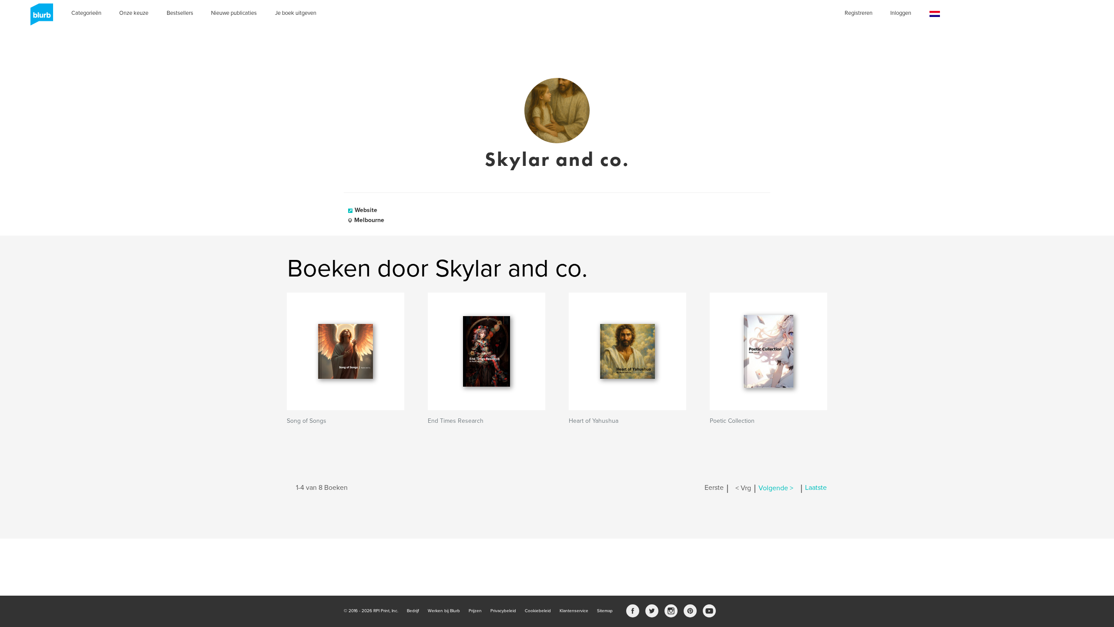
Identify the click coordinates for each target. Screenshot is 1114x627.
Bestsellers (180, 13)
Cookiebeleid (538, 611)
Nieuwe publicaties (234, 13)
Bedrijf (413, 611)
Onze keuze (133, 13)
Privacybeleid (503, 611)
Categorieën (86, 13)
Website (366, 210)
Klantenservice (574, 611)
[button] (934, 14)
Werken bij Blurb (444, 611)
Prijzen (475, 611)
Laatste (816, 488)
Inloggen (900, 13)
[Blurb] (39, 17)
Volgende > (775, 488)
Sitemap (605, 611)
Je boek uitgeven (295, 13)
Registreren (858, 13)
